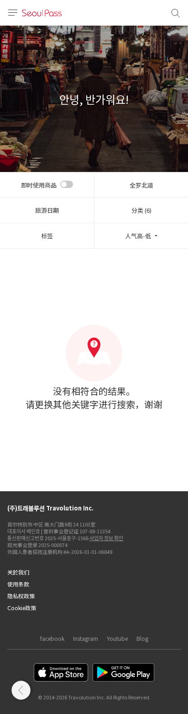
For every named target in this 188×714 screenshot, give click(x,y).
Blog (142, 638)
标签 (47, 235)
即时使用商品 (39, 185)
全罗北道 (141, 185)
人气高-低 (138, 235)
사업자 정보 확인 (106, 538)
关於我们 (18, 572)
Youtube (117, 638)
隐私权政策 (21, 596)
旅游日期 (47, 210)
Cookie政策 (21, 608)
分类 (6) (141, 210)
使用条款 (18, 584)
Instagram (85, 638)
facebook (52, 638)
